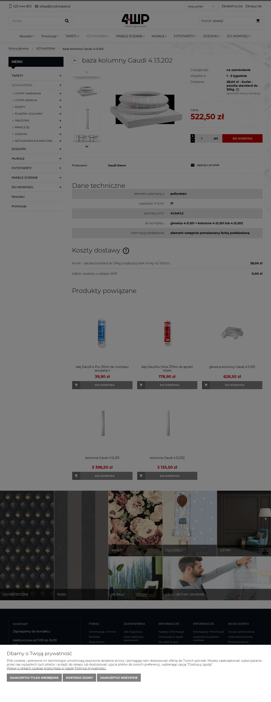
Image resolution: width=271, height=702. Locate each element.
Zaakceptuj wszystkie (119, 677)
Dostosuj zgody (79, 677)
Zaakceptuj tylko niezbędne (34, 677)
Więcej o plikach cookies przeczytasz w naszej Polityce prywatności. (56, 668)
